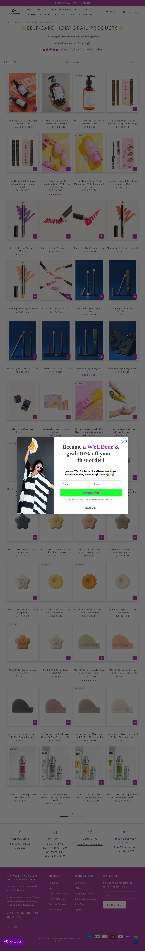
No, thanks (91, 508)
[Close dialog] (124, 440)
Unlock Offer (91, 493)
